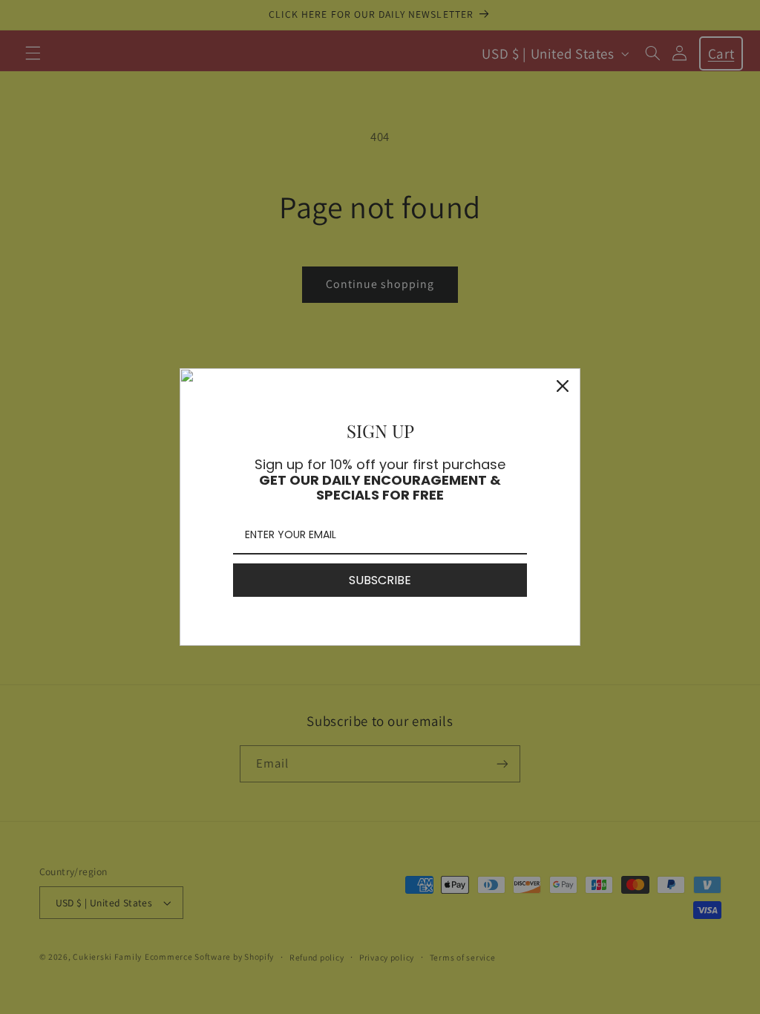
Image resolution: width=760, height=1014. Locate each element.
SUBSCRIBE (380, 580)
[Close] (562, 386)
